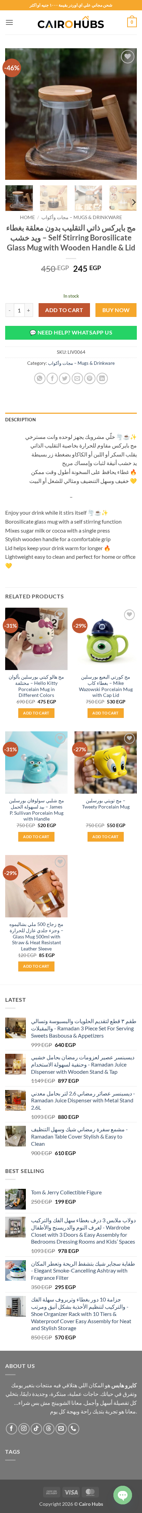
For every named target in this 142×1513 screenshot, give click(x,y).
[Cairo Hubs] (71, 22)
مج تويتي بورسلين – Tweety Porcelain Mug (106, 804)
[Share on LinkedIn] (102, 378)
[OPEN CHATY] (122, 1495)
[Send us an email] (61, 1428)
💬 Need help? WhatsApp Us (71, 332)
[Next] (125, 114)
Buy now (116, 310)
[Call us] (73, 1428)
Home (27, 217)
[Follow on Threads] (48, 1428)
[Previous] (16, 114)
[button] (9, 22)
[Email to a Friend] (77, 378)
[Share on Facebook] (52, 378)
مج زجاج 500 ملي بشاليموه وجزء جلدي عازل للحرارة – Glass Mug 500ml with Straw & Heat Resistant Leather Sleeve (36, 936)
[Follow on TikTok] (36, 1428)
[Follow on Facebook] (11, 1428)
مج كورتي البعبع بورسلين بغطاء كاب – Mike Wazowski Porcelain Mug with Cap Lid (106, 686)
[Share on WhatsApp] (39, 378)
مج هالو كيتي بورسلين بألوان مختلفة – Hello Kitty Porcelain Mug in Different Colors (36, 686)
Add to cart (64, 310)
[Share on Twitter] (64, 378)
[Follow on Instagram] (24, 1428)
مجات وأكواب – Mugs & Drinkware (81, 217)
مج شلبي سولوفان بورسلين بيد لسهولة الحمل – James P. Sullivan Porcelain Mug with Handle (36, 810)
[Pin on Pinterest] (89, 378)
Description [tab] (20, 419)
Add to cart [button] (36, 713)
